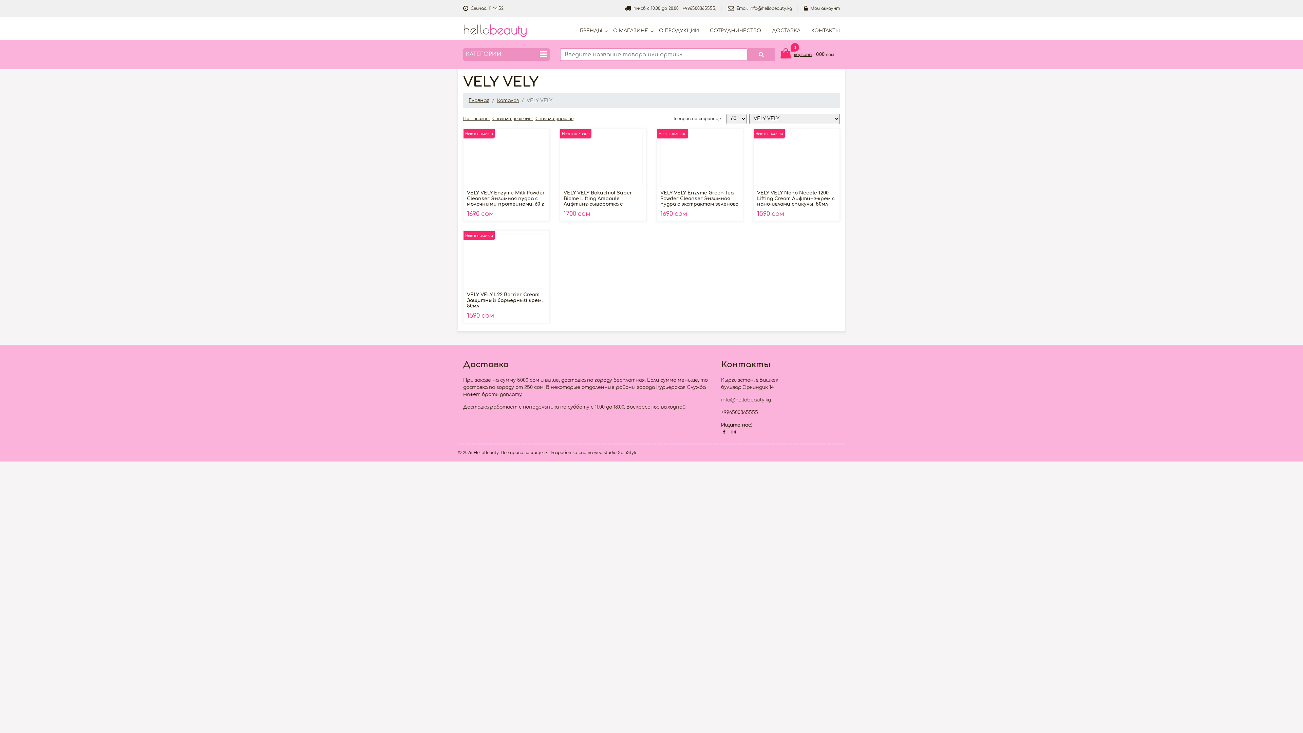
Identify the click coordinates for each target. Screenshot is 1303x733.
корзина (803, 54)
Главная (479, 100)
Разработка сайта (572, 452)
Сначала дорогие (554, 118)
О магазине (630, 30)
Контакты (825, 30)
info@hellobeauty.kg (771, 8)
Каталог (508, 100)
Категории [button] (484, 54)
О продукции (679, 30)
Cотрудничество (735, 30)
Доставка (786, 30)
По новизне (476, 118)
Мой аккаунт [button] (825, 8)
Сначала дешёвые (512, 118)
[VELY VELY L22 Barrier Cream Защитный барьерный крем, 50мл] (506, 261)
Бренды (591, 30)
